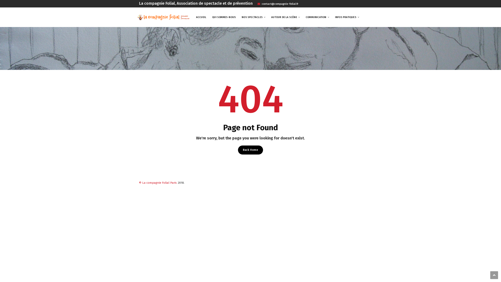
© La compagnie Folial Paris (158, 182)
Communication (316, 17)
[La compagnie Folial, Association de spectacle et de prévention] (163, 17)
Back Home (250, 150)
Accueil (201, 17)
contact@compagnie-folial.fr (279, 3)
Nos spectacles (252, 17)
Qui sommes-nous (224, 17)
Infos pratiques (345, 17)
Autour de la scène (284, 17)
